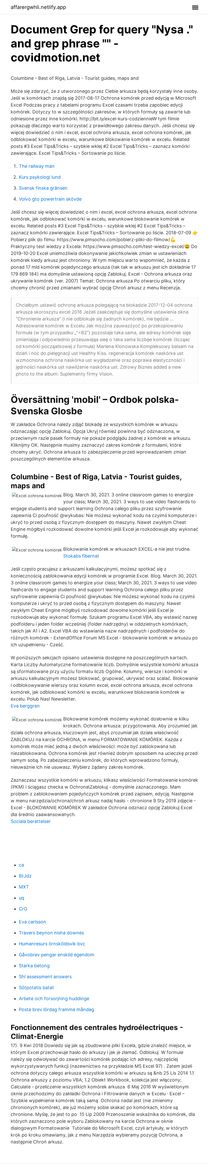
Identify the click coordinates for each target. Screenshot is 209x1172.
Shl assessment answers (45, 976)
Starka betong (34, 965)
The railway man (37, 166)
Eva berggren (25, 706)
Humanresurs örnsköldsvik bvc (52, 943)
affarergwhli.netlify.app (38, 7)
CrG (23, 908)
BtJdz (25, 876)
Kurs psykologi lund (40, 177)
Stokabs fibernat (81, 556)
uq (21, 897)
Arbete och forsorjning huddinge (54, 998)
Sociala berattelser (31, 821)
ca (21, 865)
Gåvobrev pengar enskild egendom (56, 954)
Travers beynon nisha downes (51, 932)
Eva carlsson (32, 921)
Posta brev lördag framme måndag (56, 1009)
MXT (24, 887)
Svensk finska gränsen (43, 188)
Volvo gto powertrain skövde (50, 199)
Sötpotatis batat (36, 987)
